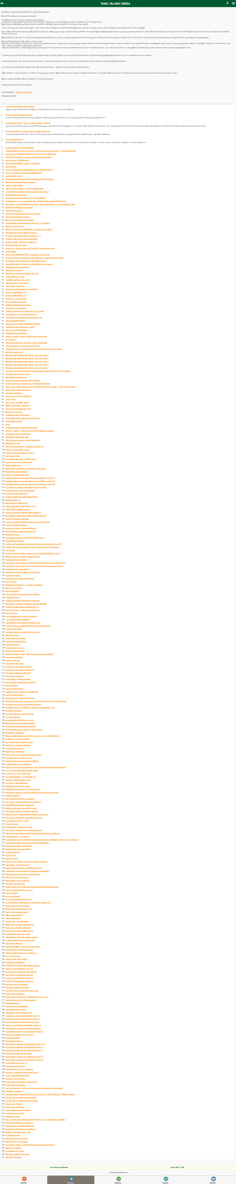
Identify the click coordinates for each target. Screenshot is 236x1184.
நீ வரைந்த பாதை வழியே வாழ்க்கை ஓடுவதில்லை (22, 239)
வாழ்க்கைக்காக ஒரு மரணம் (15, 1113)
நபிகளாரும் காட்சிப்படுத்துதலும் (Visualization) (22, 289)
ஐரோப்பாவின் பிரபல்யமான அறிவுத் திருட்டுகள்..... (22, 233)
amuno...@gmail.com (23, 92)
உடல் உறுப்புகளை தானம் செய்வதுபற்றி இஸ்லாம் (21, 972)
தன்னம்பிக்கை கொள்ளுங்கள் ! (16, 641)
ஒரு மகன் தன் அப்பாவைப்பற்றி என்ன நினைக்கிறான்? (23, 802)
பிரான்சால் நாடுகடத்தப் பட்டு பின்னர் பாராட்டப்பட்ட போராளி (25, 311)
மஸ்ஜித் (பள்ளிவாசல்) (13, 852)
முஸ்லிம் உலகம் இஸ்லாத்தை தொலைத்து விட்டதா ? (22, 607)
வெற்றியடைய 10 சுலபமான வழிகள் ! (18, 739)
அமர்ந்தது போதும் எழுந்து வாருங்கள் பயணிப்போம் (22, 761)
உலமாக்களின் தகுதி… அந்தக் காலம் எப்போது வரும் (23, 610)
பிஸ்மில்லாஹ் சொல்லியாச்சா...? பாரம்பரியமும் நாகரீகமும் (24, 585)
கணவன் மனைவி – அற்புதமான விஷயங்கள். (20, 490)
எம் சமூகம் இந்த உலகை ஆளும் (16, 302)
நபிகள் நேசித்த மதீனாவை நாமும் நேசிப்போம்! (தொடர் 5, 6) (25, 1044)
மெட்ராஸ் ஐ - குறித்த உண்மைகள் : (17, 783)
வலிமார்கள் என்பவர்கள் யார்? (15, 884)
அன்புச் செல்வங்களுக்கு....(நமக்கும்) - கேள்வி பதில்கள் (24, 730)
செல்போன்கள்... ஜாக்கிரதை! (15, 733)
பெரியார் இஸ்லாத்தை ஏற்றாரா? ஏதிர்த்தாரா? (20, 805)
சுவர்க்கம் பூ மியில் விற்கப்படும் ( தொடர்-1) (19, 981)
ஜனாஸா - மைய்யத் (12, 858)
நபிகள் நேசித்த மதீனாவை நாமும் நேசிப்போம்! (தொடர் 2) (24, 1060)
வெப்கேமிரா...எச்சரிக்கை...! (15, 1091)
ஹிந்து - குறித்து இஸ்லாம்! (14, 915)
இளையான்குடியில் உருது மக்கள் (16, 245)
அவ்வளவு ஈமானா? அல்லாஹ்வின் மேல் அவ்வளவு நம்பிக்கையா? (27, 814)
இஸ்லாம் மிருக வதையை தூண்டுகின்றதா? (20, 925)
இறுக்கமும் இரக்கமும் (13, 500)
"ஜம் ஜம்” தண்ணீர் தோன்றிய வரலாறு (18, 780)
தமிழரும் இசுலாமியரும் (13, 918)
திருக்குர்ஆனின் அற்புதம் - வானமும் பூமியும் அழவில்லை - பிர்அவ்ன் (28, 123)
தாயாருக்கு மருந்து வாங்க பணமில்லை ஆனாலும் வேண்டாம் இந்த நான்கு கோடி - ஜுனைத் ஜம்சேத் (38, 371)
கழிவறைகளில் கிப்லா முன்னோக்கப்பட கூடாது (21, 506)
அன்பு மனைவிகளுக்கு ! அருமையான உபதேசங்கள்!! (23, 346)
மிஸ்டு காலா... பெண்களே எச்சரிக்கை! (18, 745)
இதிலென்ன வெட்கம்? (13, 443)
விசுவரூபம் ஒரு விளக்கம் (14, 1104)
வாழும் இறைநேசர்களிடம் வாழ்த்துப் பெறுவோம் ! (21, 616)
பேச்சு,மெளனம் (11, 855)
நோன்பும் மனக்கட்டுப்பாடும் (15, 226)
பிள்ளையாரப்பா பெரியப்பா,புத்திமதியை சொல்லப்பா (22, 811)
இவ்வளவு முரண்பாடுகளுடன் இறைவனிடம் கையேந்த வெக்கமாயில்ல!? (29, 229)
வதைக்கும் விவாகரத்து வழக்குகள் (17, 912)
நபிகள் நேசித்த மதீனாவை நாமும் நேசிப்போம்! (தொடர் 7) (24, 1031)
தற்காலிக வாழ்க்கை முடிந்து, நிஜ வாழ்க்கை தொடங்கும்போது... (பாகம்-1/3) (30, 484)
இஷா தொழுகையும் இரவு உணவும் (17, 503)
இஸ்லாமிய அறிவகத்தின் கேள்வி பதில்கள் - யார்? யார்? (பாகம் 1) (27, 368)
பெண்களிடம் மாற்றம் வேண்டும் (16, 299)
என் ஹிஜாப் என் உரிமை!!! (14, 711)
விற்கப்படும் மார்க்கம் (12, 635)
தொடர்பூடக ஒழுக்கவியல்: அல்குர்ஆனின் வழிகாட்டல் (23, 1025)
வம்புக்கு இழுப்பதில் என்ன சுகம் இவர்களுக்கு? (21, 459)
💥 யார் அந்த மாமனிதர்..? (14, 588)
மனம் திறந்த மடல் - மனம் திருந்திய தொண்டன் (21, 314)
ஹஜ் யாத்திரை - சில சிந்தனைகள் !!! (18, 865)
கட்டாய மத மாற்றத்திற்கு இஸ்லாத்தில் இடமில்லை (22, 770)
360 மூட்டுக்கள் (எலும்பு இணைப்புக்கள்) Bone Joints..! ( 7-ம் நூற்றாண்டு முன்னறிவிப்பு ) (36, 1120)
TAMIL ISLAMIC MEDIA (115, 3)
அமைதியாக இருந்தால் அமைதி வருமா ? (19, 758)
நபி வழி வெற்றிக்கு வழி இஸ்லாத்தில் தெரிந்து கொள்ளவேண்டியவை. (28, 626)
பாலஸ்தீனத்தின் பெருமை (14, 176)
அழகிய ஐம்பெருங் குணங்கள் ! (16, 638)
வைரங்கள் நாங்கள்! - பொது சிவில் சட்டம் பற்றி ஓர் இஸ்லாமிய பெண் (28, 384)
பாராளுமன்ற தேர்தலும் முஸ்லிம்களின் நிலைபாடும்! (22, 1022)
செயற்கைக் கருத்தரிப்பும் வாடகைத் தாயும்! (20, 1035)
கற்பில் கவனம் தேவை (13, 456)
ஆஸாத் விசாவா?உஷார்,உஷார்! (15, 1066)
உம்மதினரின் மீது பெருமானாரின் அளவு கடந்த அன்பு (23, 632)
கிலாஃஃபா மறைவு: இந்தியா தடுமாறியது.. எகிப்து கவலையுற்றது (26, 862)
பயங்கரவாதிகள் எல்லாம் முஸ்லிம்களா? (19, 764)
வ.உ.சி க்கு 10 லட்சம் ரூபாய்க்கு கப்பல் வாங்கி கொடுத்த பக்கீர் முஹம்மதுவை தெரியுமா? (35, 566)
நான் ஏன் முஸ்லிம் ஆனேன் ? (15, 695)
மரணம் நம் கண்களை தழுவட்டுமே (17, 519)
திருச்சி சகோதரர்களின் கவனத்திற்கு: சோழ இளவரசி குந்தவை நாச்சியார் (30, 179)
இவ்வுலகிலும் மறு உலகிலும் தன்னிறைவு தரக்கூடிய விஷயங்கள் (26, 604)
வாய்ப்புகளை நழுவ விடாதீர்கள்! (16, 308)
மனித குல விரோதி (12, 893)
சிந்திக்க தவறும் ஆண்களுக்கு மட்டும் (18, 1132)
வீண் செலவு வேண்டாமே (14, 1157)
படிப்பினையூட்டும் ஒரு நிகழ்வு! (16, 1079)
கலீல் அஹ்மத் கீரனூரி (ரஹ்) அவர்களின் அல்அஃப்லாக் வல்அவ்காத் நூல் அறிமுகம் (33, 833)
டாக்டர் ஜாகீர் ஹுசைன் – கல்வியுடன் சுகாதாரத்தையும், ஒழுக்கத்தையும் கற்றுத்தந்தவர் (34, 1088)
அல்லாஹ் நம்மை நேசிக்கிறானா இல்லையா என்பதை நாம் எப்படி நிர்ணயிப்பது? (31, 154)
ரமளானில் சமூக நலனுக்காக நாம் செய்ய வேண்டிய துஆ (24, 317)
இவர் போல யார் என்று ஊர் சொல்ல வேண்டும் (20, 723)
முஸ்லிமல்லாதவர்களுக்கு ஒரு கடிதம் (18, 934)
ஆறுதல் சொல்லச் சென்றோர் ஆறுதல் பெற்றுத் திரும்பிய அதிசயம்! (27, 192)
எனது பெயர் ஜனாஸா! (13, 896)
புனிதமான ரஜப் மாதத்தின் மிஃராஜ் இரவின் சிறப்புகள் (23, 324)
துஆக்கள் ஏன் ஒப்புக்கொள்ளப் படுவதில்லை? (21, 1129)
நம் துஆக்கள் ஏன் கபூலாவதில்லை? (17, 569)
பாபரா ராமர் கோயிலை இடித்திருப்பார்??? (19, 899)
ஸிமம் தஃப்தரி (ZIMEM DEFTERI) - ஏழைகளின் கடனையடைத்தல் (28, 255)
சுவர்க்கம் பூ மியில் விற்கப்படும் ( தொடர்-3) (19, 969)
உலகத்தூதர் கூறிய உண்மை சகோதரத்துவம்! (20, 579)
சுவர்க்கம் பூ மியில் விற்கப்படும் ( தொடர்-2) (19, 978)
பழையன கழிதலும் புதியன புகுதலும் (18, 450)
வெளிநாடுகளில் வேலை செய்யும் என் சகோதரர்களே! (23, 874)
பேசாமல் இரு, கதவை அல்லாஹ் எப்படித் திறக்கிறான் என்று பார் (26, 261)
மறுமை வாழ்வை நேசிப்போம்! (15, 994)
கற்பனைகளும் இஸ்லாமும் (14, 943)
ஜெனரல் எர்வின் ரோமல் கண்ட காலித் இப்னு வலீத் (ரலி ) (24, 868)
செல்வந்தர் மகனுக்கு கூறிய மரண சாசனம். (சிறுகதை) (24, 704)
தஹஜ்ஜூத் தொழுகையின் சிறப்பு (16, 333)
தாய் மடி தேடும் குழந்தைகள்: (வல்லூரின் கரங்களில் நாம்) (25, 446)
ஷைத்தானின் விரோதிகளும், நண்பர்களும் (19, 1123)
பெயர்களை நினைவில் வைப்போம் (16, 525)
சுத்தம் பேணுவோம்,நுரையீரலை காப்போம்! (19, 950)
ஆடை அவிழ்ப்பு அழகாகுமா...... (16, 286)
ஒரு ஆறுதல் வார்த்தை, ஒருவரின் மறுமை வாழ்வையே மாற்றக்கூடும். (28, 131)
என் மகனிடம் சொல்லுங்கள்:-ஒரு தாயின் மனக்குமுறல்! (24, 818)
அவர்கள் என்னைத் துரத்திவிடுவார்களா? (19, 115)
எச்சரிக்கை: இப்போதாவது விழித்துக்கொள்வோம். (22, 497)
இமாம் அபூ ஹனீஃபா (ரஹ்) (14, 352)
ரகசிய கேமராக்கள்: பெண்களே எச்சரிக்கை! (20, 698)
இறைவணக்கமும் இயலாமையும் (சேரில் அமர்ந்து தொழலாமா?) (26, 516)
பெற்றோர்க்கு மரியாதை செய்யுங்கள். (18, 415)
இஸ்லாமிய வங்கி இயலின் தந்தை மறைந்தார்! (20, 182)
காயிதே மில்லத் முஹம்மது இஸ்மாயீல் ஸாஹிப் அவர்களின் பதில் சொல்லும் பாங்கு (32, 887)
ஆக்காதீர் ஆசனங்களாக (14, 1041)
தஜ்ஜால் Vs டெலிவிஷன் (13, 1148)
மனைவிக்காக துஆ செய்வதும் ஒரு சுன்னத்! (20, 327)
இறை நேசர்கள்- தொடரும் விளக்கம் (17, 881)
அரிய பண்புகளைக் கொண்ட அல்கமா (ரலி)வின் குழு (23, 440)
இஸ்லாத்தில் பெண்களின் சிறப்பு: (16, 377)
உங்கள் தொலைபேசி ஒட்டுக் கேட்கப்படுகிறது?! (21, 726)
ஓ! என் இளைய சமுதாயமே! (15, 1151)
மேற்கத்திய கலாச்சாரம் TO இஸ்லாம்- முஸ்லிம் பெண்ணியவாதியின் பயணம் (30, 708)
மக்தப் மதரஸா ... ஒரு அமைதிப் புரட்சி (18, 774)
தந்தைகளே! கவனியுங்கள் (14, 657)
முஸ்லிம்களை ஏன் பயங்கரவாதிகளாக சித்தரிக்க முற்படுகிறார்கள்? (28, 871)
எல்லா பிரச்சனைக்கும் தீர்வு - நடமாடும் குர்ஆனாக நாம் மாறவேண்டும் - (29, 157)
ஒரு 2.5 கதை (10, 550)
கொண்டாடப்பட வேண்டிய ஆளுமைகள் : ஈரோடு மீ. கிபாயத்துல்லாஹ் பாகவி (30, 248)
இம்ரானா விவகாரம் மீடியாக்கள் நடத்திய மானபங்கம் (23, 557)
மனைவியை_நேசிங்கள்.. (14, 393)
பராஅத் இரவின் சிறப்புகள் (14, 421)
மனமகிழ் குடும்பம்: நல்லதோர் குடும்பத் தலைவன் (22, 1101)
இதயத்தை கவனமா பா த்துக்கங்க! (17, 984)
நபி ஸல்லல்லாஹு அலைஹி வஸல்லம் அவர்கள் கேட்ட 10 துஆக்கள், (28, 223)
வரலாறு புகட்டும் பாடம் (13, 660)
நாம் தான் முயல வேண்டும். (14, 676)
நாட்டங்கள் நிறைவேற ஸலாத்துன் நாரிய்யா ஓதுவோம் (23, 380)
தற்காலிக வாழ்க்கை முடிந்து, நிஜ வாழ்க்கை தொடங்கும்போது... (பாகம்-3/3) (30, 478)
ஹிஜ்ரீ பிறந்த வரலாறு (12, 535)
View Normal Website (59, 1167)
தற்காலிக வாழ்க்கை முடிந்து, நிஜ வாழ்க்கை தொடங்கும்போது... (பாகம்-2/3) (30, 481)
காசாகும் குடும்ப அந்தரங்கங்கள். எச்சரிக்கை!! (21, 682)
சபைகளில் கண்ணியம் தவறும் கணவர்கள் (20, 714)
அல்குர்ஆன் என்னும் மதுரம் (15, 663)
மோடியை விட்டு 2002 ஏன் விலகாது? (18, 906)
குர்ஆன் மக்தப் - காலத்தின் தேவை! (17, 921)
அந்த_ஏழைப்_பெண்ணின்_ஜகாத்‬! (17, 402)
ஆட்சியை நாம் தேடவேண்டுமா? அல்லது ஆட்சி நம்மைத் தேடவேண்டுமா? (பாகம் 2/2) (34, 544)
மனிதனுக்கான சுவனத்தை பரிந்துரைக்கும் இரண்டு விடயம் (25, 538)
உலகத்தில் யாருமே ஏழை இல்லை (16, 560)
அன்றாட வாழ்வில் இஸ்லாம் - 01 (16, 295)
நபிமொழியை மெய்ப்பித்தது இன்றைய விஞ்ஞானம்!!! (23, 572)
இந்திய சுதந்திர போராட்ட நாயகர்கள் (17, 406)
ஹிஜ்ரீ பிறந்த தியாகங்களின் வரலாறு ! (18, 786)
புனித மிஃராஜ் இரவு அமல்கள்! (15, 321)
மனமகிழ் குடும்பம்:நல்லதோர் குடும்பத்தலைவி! (21, 1098)
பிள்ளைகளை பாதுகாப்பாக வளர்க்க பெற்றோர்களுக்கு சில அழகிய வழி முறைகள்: (32, 792)
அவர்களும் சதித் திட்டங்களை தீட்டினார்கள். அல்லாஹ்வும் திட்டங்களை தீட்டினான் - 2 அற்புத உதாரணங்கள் (41, 151)
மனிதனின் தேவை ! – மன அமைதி (17, 836)
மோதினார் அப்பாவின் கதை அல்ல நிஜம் (19, 1053)
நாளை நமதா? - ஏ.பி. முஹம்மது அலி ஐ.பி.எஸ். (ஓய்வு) (23, 755)
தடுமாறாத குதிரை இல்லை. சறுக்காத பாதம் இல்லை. (23, 163)
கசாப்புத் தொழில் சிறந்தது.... (15, 689)
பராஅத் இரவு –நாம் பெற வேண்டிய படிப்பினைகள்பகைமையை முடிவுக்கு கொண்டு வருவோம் (36, 563)
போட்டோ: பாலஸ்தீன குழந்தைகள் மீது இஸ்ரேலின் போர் (24, 173)
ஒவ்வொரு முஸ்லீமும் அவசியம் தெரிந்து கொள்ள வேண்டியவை (26, 336)
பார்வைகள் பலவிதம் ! (13, 645)
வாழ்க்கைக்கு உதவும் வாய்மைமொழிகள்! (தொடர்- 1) (23, 1016)
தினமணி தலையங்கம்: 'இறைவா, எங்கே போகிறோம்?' (23, 513)
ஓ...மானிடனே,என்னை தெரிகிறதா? (18, 619)
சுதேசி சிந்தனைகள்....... (14, 1003)
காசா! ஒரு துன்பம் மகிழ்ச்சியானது (17, 160)
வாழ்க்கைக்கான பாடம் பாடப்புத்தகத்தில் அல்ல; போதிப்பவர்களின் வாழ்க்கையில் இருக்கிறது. (36, 201)
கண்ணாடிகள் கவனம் (13, 1116)
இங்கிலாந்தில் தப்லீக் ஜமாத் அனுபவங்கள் (19, 207)
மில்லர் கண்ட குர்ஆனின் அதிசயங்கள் (18, 928)
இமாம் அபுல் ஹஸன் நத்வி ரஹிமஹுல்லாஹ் (20, 220)
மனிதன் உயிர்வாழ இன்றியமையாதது (18, 509)
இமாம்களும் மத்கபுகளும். (14, 412)
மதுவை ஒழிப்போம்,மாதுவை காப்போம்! (18, 1110)
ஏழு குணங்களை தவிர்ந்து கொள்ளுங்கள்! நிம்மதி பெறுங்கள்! (26, 487)
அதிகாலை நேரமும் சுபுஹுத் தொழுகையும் (19, 1069)
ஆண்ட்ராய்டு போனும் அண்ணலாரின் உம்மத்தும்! (21, 428)
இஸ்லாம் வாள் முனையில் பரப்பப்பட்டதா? (19, 909)
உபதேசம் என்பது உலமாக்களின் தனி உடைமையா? (22, 1082)
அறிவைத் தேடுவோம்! (13, 796)
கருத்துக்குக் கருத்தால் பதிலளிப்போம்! (18, 434)
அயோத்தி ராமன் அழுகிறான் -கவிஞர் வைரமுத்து (22, 937)
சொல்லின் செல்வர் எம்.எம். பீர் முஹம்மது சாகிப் (21, 1000)
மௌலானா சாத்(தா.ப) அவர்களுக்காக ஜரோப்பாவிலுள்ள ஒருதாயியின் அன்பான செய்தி (34, 258)
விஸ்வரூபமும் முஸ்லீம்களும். (15, 1107)
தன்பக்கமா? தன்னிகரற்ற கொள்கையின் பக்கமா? (22, 1072)
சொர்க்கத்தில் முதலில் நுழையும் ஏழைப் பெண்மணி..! (23, 418)
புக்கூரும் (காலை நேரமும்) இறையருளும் (19, 462)
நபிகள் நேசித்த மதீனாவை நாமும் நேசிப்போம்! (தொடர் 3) (24, 1047)
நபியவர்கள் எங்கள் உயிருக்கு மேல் (17, 1138)
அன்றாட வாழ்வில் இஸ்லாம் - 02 (16, 292)
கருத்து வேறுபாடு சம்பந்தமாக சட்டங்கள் (19, 827)
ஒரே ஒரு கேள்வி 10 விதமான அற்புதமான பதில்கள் (22, 594)
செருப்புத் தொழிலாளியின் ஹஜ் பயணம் (18, 409)
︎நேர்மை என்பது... (11, 167)
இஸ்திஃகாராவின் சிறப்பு (13, 465)
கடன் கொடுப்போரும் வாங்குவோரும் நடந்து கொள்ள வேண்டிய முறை (28, 903)
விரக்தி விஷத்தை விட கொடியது (16, 195)
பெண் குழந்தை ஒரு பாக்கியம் (15, 1085)
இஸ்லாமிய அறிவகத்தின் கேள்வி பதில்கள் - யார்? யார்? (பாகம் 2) (27, 365)
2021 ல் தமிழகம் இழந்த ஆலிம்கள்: (18, 217)
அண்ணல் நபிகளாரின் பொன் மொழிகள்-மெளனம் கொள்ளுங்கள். (27, 843)
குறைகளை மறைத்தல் (13, 575)
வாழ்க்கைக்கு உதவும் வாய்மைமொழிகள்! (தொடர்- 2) (23, 1019)
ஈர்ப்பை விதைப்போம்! (12, 591)
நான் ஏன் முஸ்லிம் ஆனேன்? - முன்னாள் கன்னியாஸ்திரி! (24, 189)
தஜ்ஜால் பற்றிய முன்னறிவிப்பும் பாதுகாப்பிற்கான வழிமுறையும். (26, 468)
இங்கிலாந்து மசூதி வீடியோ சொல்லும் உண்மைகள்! (22, 273)
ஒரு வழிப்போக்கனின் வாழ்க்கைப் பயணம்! (20, 742)
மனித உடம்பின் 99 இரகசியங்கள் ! (17, 330)
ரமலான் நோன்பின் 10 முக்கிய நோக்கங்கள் (20, 148)
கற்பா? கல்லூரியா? (12, 685)
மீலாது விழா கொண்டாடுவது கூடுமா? (18, 374)
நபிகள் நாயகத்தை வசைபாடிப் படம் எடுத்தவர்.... (21, 953)
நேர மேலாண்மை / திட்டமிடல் (15, 648)
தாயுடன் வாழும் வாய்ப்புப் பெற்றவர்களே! (19, 396)
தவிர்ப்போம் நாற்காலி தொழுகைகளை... (18, 305)
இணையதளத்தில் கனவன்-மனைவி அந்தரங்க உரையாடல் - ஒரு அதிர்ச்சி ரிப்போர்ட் (33, 736)
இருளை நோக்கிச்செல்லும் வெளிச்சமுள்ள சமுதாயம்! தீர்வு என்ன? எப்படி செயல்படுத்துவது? (36, 701)
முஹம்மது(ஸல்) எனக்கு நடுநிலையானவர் (19, 931)
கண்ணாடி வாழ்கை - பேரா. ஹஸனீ (17, 283)
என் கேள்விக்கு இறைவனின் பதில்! (17, 437)
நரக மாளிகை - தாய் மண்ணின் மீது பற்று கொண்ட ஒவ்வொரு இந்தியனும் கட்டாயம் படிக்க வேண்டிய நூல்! (40, 204)
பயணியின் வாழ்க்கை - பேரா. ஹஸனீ (18, 280)
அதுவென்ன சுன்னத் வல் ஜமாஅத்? (17, 267)
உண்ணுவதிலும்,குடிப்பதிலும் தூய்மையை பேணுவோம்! (23, 1028)
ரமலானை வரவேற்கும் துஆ (14, 139)
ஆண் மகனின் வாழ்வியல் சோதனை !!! (18, 390)
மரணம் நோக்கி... (11, 251)
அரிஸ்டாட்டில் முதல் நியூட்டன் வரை (17, 877)
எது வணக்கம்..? (11, 340)
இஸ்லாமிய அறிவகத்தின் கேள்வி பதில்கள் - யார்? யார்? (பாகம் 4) (27, 358)
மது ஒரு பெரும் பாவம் (13, 956)
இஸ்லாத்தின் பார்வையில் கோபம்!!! (17, 472)
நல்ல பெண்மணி (11, 582)
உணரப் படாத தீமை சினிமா (14, 185)
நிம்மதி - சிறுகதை (12, 613)
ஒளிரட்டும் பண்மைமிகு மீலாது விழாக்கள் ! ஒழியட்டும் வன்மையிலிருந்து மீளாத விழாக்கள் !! (36, 767)
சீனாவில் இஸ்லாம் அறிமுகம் (15, 541)
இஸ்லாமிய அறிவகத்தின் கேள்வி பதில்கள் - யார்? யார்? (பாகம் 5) (27, 355)
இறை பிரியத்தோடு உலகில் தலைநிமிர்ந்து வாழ (21, 531)
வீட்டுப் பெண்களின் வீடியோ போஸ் (17, 494)
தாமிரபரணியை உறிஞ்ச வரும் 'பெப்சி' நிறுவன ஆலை (23, 789)
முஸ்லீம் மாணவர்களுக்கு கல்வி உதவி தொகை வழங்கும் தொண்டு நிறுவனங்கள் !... (33, 547)
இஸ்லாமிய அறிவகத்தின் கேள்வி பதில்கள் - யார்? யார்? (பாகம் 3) (27, 362)
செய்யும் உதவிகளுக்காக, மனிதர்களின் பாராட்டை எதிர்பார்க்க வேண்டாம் (29, 170)
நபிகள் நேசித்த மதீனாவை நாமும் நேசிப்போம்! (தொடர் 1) (24, 1057)
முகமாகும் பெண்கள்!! (13, 717)
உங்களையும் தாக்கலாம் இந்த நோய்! (17, 475)
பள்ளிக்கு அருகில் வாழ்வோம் (15, 651)
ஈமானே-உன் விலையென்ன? (15, 748)
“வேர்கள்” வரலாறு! (12, 824)
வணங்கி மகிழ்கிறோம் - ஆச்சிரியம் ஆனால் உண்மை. (23, 947)
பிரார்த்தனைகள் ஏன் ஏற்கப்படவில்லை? (18, 849)
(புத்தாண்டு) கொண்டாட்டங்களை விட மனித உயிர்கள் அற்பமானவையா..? (30, 264)
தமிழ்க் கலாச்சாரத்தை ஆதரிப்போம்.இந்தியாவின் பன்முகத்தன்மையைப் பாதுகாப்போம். (34, 349)
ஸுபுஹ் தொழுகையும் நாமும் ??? (17, 1063)
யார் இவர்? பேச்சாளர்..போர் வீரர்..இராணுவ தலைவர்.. (23, 965)
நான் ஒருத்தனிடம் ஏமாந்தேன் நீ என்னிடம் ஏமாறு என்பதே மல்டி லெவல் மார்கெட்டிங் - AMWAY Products (40, 1094)
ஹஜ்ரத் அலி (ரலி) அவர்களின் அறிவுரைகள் (20, 1126)
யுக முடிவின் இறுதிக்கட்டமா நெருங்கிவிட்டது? (21, 777)
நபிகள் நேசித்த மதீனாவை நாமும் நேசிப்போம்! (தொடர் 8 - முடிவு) (27, 997)
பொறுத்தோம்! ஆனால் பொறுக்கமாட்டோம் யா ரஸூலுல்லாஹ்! (26, 198)
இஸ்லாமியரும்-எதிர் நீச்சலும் (15, 752)
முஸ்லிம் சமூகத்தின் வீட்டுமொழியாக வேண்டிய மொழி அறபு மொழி (28, 522)
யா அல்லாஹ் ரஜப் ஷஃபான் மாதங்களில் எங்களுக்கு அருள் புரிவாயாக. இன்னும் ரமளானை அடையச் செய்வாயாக (42, 840)
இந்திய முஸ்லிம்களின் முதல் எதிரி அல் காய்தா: (21, 808)
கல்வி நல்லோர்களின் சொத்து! (15, 1009)
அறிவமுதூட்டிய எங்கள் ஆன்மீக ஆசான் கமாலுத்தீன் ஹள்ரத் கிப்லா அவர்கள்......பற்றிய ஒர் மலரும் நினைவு (41, 387)
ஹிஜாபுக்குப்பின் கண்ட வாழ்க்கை (17, 1142)
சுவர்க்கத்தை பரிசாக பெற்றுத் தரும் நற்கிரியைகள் (22, 692)
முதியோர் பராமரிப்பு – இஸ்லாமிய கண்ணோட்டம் (21, 242)
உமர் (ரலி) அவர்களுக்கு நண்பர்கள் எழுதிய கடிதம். (22, 991)
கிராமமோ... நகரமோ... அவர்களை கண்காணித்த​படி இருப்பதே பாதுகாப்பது (30, 431)
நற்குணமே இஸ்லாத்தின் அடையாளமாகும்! (20, 720)
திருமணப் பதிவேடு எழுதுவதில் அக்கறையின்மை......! (23, 236)
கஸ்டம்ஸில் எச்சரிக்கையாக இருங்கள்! (18, 673)
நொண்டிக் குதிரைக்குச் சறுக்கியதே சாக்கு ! (20, 453)
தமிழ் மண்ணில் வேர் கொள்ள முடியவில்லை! (20, 799)
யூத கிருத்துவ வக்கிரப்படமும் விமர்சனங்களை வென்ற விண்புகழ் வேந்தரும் (30, 1145)
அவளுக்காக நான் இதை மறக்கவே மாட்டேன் (20, 106)
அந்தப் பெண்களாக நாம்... (14, 211)
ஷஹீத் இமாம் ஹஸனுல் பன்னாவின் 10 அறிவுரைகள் (23, 601)
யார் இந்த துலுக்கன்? (13, 597)
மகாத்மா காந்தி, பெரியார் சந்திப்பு (16, 959)
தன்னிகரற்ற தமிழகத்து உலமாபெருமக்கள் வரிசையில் (23, 214)
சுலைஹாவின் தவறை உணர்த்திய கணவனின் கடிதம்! (23, 623)
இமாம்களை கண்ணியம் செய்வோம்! (18, 987)
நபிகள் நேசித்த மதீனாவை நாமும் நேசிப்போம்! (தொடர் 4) (24, 1050)
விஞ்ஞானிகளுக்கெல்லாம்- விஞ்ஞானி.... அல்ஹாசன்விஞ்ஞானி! (27, 343)
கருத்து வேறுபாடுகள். (13, 1135)
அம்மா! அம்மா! (11, 399)
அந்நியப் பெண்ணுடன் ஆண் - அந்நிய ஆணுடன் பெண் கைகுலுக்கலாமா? (30, 654)
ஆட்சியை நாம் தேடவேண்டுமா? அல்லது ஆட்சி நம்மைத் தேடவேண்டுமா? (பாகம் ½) (33, 553)
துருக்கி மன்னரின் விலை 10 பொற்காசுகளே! (20, 940)
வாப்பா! (8, 424)
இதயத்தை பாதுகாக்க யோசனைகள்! (18, 1154)
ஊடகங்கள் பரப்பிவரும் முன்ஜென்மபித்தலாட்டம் (21, 528)
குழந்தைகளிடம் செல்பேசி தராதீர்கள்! (18, 679)
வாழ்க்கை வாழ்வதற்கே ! (14, 629)
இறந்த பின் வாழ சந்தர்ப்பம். (15, 270)
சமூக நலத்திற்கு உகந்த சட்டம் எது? (17, 821)
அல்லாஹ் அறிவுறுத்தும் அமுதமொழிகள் (19, 846)
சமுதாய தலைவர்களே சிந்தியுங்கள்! (17, 1076)
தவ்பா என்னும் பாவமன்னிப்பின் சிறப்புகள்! (19, 975)
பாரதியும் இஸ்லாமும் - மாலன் (15, 277)
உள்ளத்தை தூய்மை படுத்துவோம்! (17, 1006)
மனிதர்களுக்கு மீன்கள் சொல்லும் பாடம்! (19, 1013)
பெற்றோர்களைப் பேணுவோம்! (15, 962)
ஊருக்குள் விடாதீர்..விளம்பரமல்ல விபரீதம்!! (20, 670)
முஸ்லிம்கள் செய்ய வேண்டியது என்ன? (18, 667)
